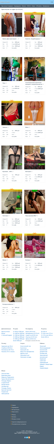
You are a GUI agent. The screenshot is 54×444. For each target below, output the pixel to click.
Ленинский (43, 346)
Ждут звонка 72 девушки (7, 6)
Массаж (24, 6)
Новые (33, 6)
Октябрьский (43, 353)
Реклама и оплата (16, 419)
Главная (14, 405)
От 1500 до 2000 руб (18, 335)
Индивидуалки (17, 6)
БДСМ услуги (24, 353)
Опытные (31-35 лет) (31, 337)
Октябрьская (4, 386)
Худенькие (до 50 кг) (7, 346)
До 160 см (44, 331)
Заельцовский (44, 355)
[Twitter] (27, 437)
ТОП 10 (29, 6)
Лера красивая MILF (30, 215)
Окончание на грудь (25, 357)
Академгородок (44, 368)
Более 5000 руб (17, 340)
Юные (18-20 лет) (30, 331)
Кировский (43, 359)
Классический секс (25, 346)
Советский (43, 360)
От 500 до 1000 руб (18, 331)
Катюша (27, 260)
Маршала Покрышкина (7, 377)
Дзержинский (43, 351)
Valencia (5, 127)
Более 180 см (45, 337)
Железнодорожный (45, 348)
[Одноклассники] (29, 437)
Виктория (28, 171)
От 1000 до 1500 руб (18, 333)
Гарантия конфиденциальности (19, 421)
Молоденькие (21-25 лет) (32, 333)
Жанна (4, 260)
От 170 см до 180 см (47, 335)
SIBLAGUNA (5, 2)
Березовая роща (5, 375)
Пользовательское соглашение (19, 424)
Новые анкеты (15, 411)
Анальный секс (24, 349)
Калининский (43, 349)
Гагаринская (4, 391)
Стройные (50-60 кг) (6, 348)
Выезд (3, 333)
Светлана (5, 215)
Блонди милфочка (8, 304)
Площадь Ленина (6, 388)
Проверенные (46, 6)
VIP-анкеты (38, 6)
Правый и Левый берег (46, 364)
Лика (4, 83)
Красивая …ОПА (7, 171)
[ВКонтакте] (25, 437)
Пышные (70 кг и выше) (7, 351)
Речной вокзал (5, 384)
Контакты (14, 416)
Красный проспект (6, 390)
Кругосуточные (5, 331)
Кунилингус (23, 348)
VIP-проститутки (15, 409)
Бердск (42, 366)
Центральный (43, 357)
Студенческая (5, 382)
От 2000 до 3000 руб (18, 337)
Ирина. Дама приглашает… (10, 38)
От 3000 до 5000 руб (18, 339)
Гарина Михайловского (7, 379)
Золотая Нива (5, 373)
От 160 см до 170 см (47, 333)
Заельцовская (5, 393)
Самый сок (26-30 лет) (32, 335)
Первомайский (44, 362)
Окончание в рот (24, 355)
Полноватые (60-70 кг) (7, 349)
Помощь (14, 414)
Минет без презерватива (27, 351)
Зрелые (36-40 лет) (31, 339)
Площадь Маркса (6, 381)
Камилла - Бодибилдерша (32, 38)
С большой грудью (6, 335)
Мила (26, 127)
